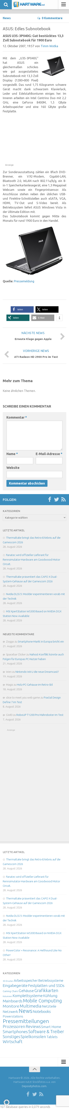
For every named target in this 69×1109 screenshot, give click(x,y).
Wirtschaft (12, 1041)
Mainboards (12, 1001)
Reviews (33, 1026)
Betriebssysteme (50, 980)
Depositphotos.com (34, 1086)
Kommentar (16, 417)
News (7, 18)
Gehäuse (26, 990)
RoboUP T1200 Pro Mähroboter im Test (39, 714)
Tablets (52, 1037)
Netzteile (49, 1006)
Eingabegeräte (15, 985)
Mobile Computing (42, 1000)
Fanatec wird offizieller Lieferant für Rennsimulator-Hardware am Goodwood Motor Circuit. (31, 559)
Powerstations (13, 1016)
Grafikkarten (46, 990)
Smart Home (51, 1027)
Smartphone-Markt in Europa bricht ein (41, 641)
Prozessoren (14, 1026)
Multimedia (30, 1005)
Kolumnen (7, 996)
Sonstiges (11, 1036)
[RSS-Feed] (63, 499)
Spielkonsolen (33, 1036)
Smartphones (15, 1031)
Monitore (11, 1006)
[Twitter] (56, 499)
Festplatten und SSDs (46, 985)
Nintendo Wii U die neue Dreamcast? (37, 671)
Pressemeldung (24, 281)
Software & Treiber (46, 1031)
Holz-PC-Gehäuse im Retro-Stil (35, 684)
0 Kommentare (52, 18)
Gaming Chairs (10, 991)
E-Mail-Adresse (49, 454)
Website (13, 467)
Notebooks (42, 1011)
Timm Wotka (49, 46)
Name (12, 454)
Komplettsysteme (28, 995)
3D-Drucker (8, 981)
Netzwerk (10, 1012)
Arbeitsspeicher (26, 980)
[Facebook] (49, 499)
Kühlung (50, 995)
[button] (22, 309)
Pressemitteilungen (26, 1021)
